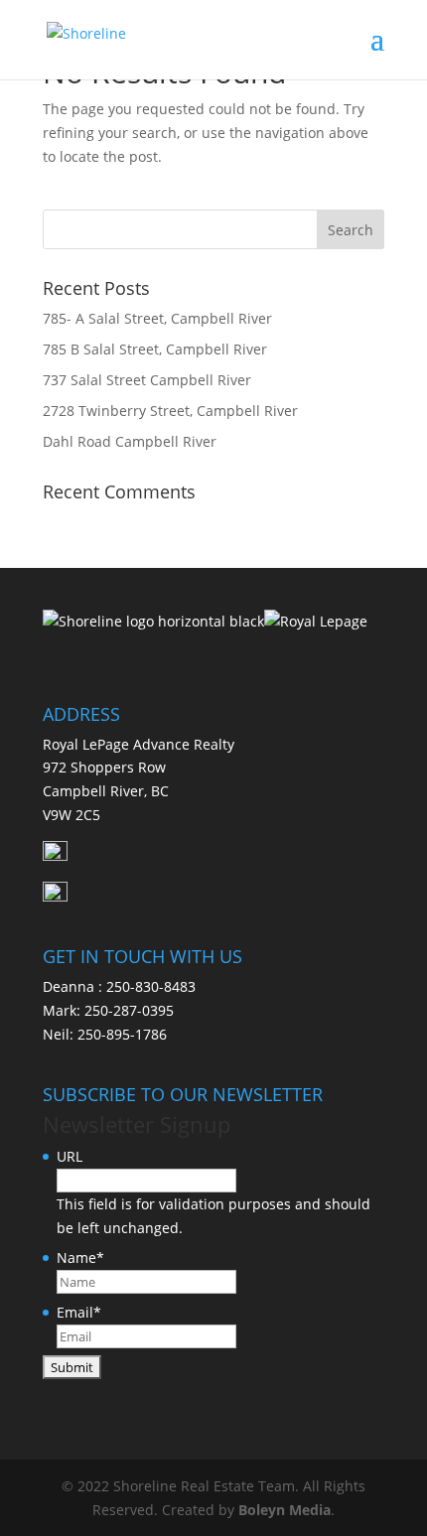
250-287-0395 (129, 1010)
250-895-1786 (122, 1034)
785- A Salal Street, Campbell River (157, 318)
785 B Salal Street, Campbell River (155, 349)
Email (79, 1312)
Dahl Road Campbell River (129, 441)
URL (69, 1156)
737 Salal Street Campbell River (147, 379)
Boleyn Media (284, 1509)
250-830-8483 (151, 986)
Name (80, 1257)
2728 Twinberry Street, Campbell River (170, 410)
